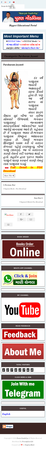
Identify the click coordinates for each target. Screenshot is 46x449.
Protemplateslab (27, 441)
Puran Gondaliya (22, 438)
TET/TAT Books (30, 41)
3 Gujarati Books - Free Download (14, 189)
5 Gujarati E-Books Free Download (31, 202)
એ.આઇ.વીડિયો (12, 44)
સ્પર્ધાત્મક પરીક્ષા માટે (29, 44)
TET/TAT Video (14, 41)
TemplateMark (29, 445)
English (6, 414)
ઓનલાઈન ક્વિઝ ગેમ (30, 48)
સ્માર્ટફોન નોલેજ (13, 48)
